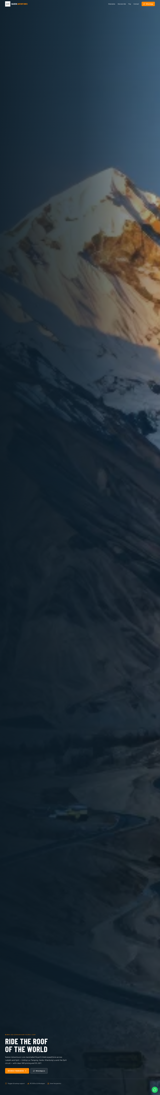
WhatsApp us (40, 1071)
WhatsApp (149, 4)
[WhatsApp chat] (155, 1090)
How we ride (122, 4)
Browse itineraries (16, 1071)
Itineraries (111, 4)
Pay (129, 4)
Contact (136, 4)
